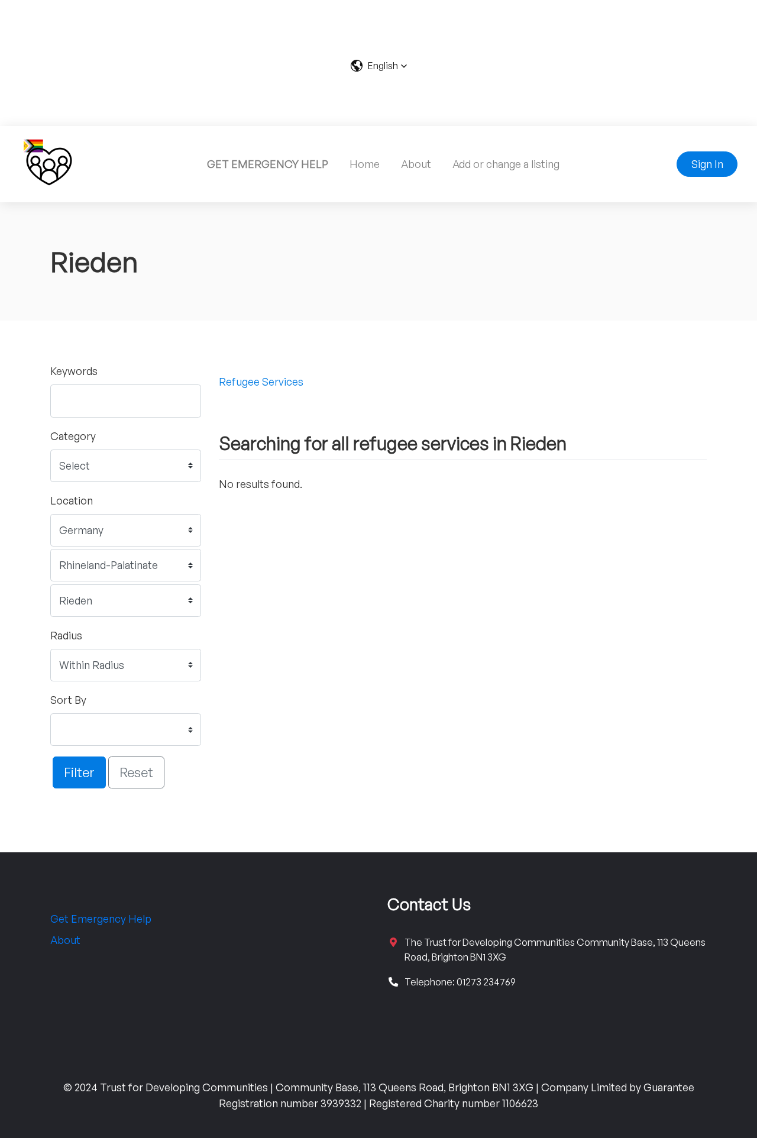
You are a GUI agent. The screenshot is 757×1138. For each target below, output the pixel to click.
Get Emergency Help (100, 918)
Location (71, 500)
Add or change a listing (505, 163)
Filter (79, 772)
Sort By (68, 699)
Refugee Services (261, 381)
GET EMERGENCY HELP (267, 163)
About (416, 163)
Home (365, 163)
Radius (66, 635)
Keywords (74, 370)
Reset (136, 772)
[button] (378, 65)
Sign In (707, 163)
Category (73, 435)
